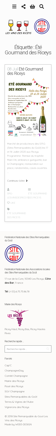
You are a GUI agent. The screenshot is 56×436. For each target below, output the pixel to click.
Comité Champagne (16, 375)
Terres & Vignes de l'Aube (19, 401)
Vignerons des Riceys (17, 407)
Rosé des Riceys (14, 386)
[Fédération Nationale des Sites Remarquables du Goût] (14, 253)
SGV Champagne (15, 391)
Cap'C (8, 365)
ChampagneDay (14, 370)
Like (12, 202)
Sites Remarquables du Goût (21, 396)
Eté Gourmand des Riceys (25, 71)
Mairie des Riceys (14, 380)
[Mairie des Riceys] (18, 317)
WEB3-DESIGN (23, 424)
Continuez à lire (16, 180)
